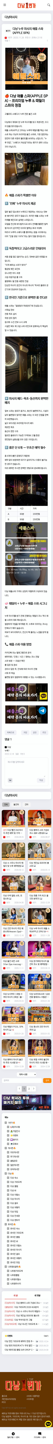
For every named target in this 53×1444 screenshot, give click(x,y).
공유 (35, 732)
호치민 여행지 (15, 1258)
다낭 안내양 (15, 1216)
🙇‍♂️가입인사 (15, 1131)
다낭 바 (13, 1190)
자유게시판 (14, 1152)
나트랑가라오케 (16, 1271)
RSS (4, 1402)
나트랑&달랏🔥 (14, 1267)
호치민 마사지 (15, 1250)
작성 (41, 780)
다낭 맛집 (14, 1212)
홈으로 (4, 1396)
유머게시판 (14, 1169)
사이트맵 (30, 1399)
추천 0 (22, 754)
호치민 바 (14, 1241)
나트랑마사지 (15, 1284)
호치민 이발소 (15, 1245)
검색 (47, 1080)
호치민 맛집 (15, 1262)
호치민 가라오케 (16, 1233)
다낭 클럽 (14, 1186)
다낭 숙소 (14, 1178)
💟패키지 (14, 1140)
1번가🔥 (11, 1123)
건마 (26, 804)
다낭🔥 (11, 1173)
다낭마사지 (11, 17)
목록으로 (10, 732)
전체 (6, 804)
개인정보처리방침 (9, 1399)
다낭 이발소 (15, 1195)
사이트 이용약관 (32, 1396)
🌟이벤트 (14, 1135)
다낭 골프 (14, 1203)
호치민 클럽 (15, 1237)
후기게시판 (14, 1157)
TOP (31, 1379)
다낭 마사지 (15, 1199)
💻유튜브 (14, 1144)
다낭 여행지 (15, 1207)
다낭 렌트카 (15, 1220)
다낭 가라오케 (15, 1182)
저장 (25, 732)
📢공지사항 (15, 1127)
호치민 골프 (15, 1254)
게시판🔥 (12, 1148)
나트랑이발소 (15, 1279)
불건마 (16, 804)
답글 (17, 754)
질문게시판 (14, 1165)
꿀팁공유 (13, 1161)
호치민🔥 (12, 1224)
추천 (44, 732)
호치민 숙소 (15, 1228)
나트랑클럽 (14, 1275)
